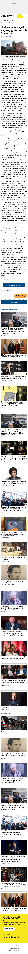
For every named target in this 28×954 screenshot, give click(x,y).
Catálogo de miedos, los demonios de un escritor (13, 558)
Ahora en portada (6, 411)
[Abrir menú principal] (25, 15)
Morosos (16, 1)
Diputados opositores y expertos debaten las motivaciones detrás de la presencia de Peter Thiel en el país (13, 633)
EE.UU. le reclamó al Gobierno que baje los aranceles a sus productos (13, 356)
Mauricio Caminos (5, 462)
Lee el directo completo (14, 285)
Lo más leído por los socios (9, 309)
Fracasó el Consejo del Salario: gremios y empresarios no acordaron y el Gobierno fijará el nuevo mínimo (13, 508)
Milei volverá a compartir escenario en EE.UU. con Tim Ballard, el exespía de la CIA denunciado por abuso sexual (14, 458)
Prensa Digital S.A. (14, 945)
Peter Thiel (20, 1)
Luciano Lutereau (5, 709)
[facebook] (5, 279)
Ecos (2, 731)
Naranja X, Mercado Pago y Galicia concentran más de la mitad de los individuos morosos (12, 534)
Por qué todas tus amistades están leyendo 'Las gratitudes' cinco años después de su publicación (12, 403)
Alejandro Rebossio (5, 537)
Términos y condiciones (14, 950)
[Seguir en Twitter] (4, 937)
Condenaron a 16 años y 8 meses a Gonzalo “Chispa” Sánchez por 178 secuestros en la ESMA (12, 608)
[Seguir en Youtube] (15, 937)
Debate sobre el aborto (6, 290)
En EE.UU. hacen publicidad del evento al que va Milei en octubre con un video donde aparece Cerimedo (14, 483)
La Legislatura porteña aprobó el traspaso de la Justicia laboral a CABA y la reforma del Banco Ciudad (13, 884)
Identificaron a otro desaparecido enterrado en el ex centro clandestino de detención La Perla (13, 582)
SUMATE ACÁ (9, 929)
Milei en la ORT (12, 1)
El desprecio (5, 707)
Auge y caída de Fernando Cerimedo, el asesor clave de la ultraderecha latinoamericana (13, 378)
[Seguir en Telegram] (9, 937)
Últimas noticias (6, 713)
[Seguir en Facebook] (6, 937)
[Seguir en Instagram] (12, 937)
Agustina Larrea (5, 561)
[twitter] (2, 279)
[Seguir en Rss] (18, 937)
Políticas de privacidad (14, 948)
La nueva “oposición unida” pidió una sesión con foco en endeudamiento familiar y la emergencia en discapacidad (13, 683)
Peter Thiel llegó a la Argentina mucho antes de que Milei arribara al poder (13, 658)
